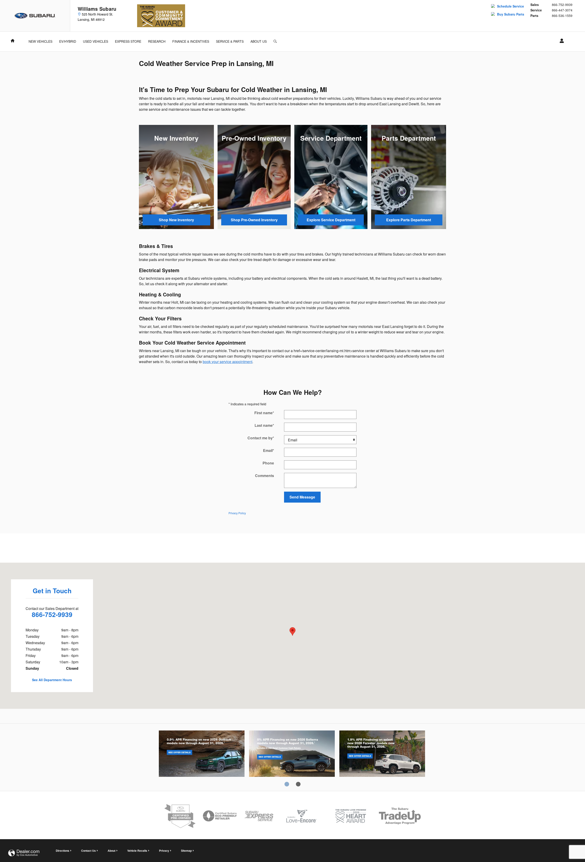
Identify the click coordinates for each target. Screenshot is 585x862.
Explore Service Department (331, 219)
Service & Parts (230, 41)
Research (156, 41)
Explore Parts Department (408, 219)
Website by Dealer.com (23, 853)
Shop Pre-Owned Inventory (254, 219)
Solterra (292, 754)
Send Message (302, 497)
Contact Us (88, 851)
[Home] (35, 16)
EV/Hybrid (67, 41)
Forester (382, 754)
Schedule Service (510, 6)
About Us (258, 41)
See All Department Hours (52, 679)
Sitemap (186, 851)
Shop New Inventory (176, 219)
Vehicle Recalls (137, 851)
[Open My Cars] (560, 41)
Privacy (164, 851)
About (111, 851)
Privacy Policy (237, 513)
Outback (202, 754)
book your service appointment (227, 361)
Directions (62, 851)
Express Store (128, 41)
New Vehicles (40, 41)
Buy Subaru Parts (510, 14)
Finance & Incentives (190, 41)
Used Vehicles (95, 41)
